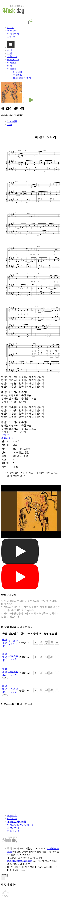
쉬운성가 (12, 56)
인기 (9, 53)
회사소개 (12, 815)
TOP (4, 875)
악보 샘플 (12, 121)
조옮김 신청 (7, 438)
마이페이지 (13, 33)
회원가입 (12, 30)
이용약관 (12, 818)
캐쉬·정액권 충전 (22, 78)
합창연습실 (13, 59)
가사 (9, 124)
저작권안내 (13, 828)
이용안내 (18, 72)
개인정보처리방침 (16, 821)
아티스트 (12, 62)
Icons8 (23, 870)
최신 (9, 50)
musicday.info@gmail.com (19, 861)
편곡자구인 (13, 831)
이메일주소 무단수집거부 (20, 824)
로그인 (10, 27)
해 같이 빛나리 (4, 642)
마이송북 (12, 69)
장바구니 (12, 37)
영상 (9, 65)
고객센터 (18, 75)
